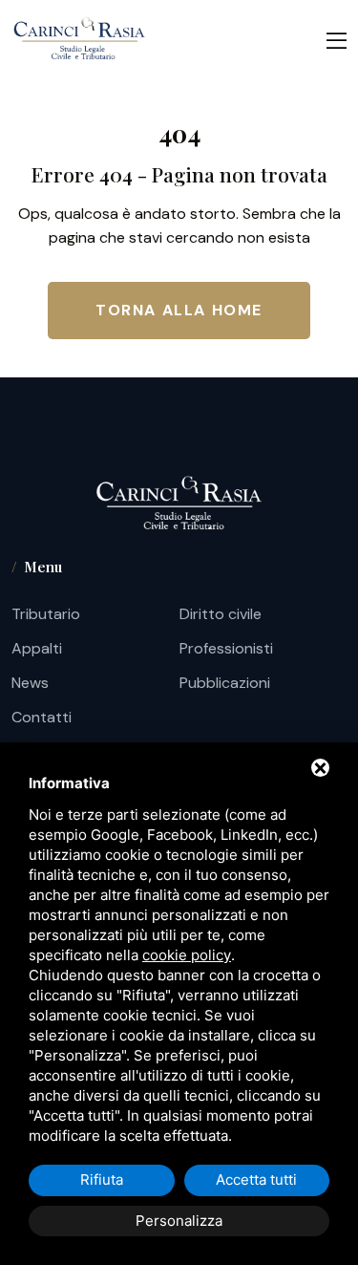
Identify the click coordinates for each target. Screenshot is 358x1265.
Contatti (41, 717)
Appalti (36, 648)
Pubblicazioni (224, 683)
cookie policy (186, 955)
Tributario (45, 614)
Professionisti (226, 648)
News (30, 683)
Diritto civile (220, 614)
